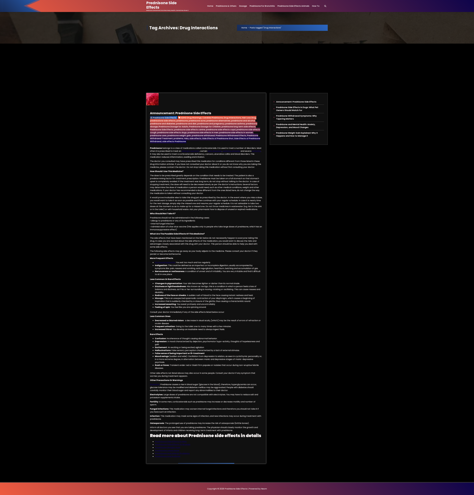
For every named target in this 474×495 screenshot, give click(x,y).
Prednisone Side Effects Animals (293, 6)
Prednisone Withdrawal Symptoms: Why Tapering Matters (296, 117)
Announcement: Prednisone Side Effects (180, 113)
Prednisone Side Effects (164, 117)
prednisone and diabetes (162, 123)
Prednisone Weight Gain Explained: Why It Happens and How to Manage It (297, 134)
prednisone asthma (235, 123)
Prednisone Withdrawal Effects (231, 135)
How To (315, 6)
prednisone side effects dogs (172, 132)
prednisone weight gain (179, 135)
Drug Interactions (232, 117)
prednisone (182, 120)
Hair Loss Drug (249, 117)
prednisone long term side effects (239, 126)
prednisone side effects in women (236, 132)
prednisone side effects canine (189, 129)
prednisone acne (197, 120)
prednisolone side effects (163, 120)
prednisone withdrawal (203, 135)
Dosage (243, 6)
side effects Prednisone (174, 141)
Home (210, 6)
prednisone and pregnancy (210, 123)
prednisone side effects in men (203, 132)
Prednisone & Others (226, 6)
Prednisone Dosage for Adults (173, 126)
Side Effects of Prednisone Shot (217, 138)
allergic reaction (190, 151)
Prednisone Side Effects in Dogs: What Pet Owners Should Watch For (297, 109)
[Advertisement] (237, 62)
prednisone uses (158, 135)
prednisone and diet (186, 123)
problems (178, 138)
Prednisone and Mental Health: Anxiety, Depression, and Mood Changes (295, 126)
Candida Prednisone (212, 117)
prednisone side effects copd (221, 129)
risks (186, 138)
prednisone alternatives (218, 120)
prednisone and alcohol (243, 120)
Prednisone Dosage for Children (205, 126)
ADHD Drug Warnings (191, 117)
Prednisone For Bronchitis (262, 6)
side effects (195, 138)
